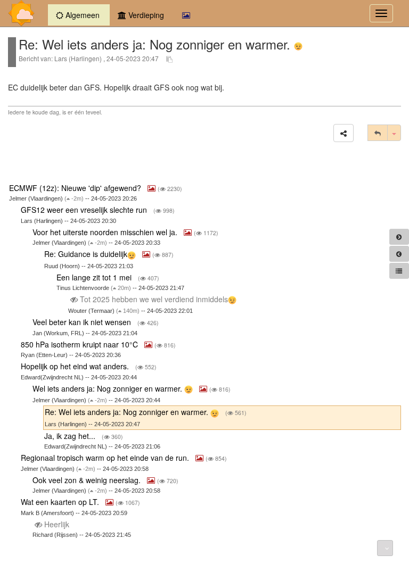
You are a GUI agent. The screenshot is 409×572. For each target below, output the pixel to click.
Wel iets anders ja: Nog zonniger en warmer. (108, 388)
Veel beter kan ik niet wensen (82, 322)
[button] (343, 133)
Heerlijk (56, 524)
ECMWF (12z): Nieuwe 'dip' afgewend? (76, 188)
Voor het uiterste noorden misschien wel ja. (105, 232)
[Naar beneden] (385, 548)
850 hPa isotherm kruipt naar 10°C (80, 344)
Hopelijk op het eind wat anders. (76, 366)
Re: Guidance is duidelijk (85, 253)
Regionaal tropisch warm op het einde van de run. (106, 457)
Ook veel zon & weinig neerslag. (87, 480)
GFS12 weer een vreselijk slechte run (85, 209)
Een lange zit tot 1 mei (95, 277)
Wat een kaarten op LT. (61, 501)
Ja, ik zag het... (70, 435)
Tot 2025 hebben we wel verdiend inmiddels (153, 299)
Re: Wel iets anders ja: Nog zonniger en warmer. (127, 412)
